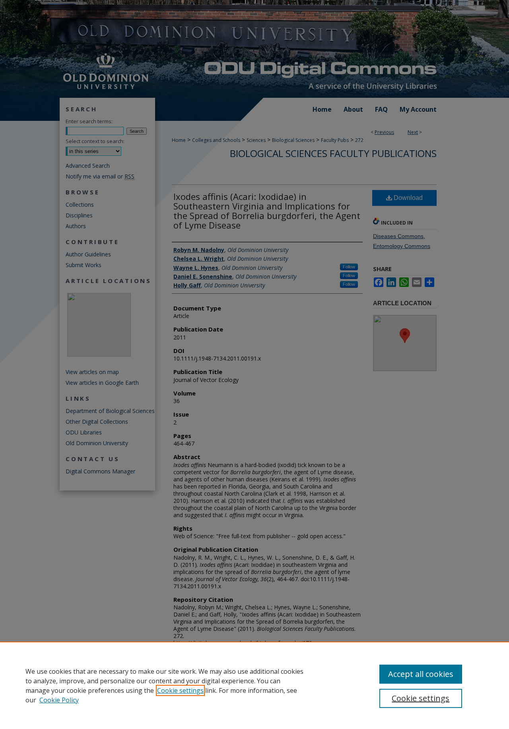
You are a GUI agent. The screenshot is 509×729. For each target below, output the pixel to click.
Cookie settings (180, 690)
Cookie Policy (59, 700)
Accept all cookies (420, 674)
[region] (254, 685)
